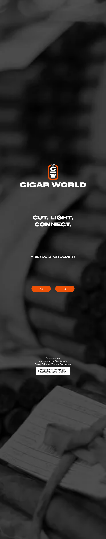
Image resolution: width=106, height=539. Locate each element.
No (65, 288)
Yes (41, 288)
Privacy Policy (41, 364)
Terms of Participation (61, 364)
